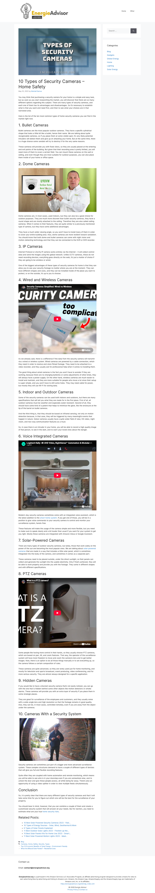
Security (41, 844)
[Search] (134, 30)
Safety (35, 844)
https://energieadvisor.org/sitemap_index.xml (77, 884)
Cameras (24, 844)
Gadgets (110, 55)
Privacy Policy (73, 890)
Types (47, 844)
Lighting (110, 66)
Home (124, 11)
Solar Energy (112, 69)
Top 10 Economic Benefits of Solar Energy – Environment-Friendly (44, 846)
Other (132, 11)
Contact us (83, 890)
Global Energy (113, 59)
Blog (22, 842)
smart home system (48, 518)
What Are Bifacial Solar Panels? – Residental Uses (38, 848)
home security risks (50, 812)
